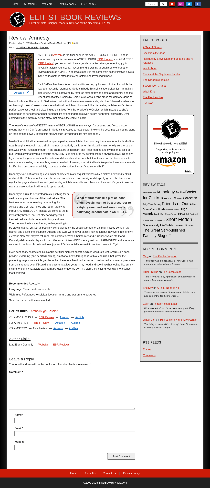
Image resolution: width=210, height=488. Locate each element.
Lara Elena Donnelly (27, 47)
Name (18, 414)
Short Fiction (179, 219)
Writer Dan (149, 319)
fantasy (157, 204)
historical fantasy (172, 209)
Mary (146, 256)
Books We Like (57, 43)
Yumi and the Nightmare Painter (161, 74)
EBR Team (87, 4)
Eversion (148, 103)
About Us (90, 473)
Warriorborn (150, 68)
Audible (79, 317)
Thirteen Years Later (165, 303)
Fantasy (44, 47)
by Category (67, 4)
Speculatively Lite (154, 225)
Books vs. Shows (171, 198)
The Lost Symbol (172, 272)
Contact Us (109, 473)
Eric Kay (148, 287)
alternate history (149, 193)
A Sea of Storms (152, 47)
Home (15, 4)
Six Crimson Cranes (154, 85)
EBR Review (105, 59)
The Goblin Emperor (165, 256)
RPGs (182, 213)
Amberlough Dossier (44, 311)
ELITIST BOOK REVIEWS (75, 17)
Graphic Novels (157, 209)
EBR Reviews (61, 344)
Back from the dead (154, 53)
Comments (149, 355)
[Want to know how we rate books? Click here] (76, 43)
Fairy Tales (148, 204)
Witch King (149, 91)
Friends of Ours (176, 203)
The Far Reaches (153, 97)
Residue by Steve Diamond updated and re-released (168, 60)
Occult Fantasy (171, 214)
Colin (146, 303)
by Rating (29, 4)
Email (18, 428)
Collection (190, 198)
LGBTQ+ (159, 213)
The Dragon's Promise (156, 80)
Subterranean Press (179, 225)
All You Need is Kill (168, 287)
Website (43, 344)
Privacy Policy (131, 473)
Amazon (20, 92)
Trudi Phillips (150, 272)
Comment (16, 372)
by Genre (47, 4)
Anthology (165, 192)
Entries (147, 349)
